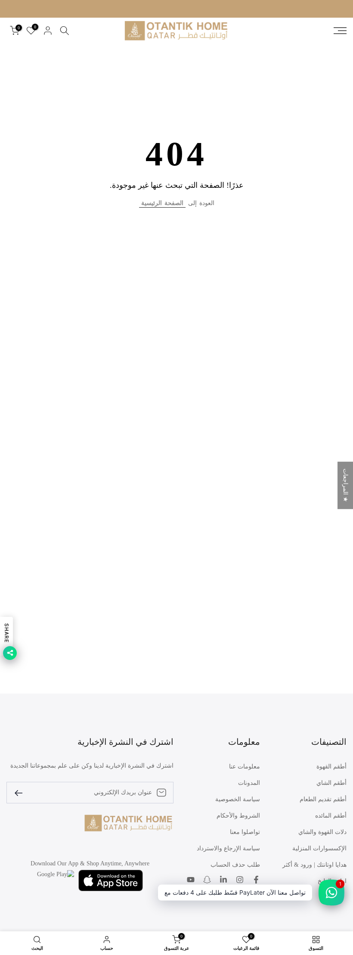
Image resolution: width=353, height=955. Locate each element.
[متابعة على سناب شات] (207, 880)
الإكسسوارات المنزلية (319, 848)
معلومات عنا (244, 766)
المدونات (249, 783)
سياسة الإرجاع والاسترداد (228, 848)
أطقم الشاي (331, 783)
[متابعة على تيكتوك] (256, 895)
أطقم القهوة (331, 766)
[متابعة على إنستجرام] (240, 880)
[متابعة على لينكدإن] (223, 880)
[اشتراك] (22, 792)
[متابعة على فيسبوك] (256, 880)
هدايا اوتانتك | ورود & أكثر (314, 865)
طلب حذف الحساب (235, 865)
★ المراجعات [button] (345, 485)
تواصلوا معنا (245, 832)
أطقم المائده (331, 815)
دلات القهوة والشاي (322, 832)
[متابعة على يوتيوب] (191, 880)
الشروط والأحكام (238, 815)
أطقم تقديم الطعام (323, 799)
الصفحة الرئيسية (162, 203)
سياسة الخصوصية (237, 799)
